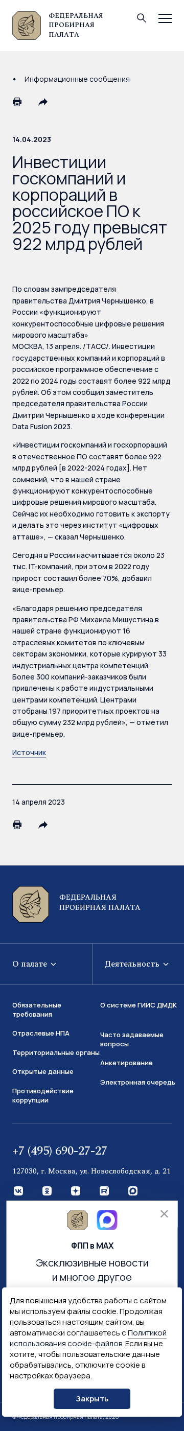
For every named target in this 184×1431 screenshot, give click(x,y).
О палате (30, 964)
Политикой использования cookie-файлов (88, 1338)
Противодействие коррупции (43, 1095)
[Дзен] (76, 1191)
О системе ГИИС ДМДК (138, 1005)
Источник (29, 752)
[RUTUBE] (104, 1191)
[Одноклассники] (47, 1191)
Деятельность (133, 964)
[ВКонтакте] (19, 1191)
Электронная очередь (137, 1082)
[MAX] (133, 1191)
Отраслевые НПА (41, 1033)
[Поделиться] (43, 102)
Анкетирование (126, 1062)
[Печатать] (17, 102)
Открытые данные (43, 1071)
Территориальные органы (56, 1052)
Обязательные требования (36, 1009)
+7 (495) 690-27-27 (59, 1151)
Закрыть (92, 1398)
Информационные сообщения (77, 79)
